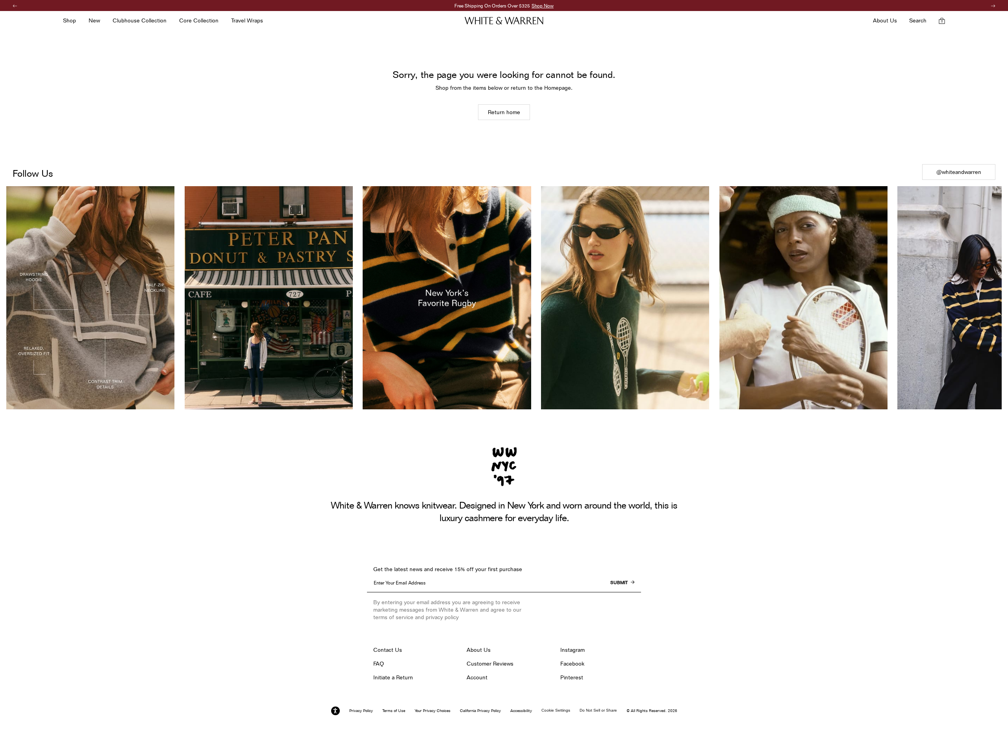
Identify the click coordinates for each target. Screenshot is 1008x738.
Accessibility (521, 710)
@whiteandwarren (958, 172)
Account (477, 677)
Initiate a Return (393, 677)
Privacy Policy (361, 710)
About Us (479, 650)
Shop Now (543, 6)
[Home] (504, 20)
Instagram (572, 650)
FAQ (378, 663)
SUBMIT (619, 582)
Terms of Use (393, 710)
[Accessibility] (335, 711)
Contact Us (387, 650)
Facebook (572, 663)
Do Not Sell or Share (598, 710)
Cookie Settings (555, 710)
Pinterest (571, 677)
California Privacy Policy (480, 710)
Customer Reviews (490, 663)
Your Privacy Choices (432, 710)
